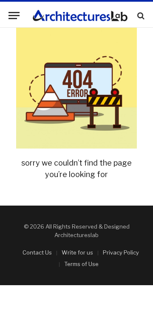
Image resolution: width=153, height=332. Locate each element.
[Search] (140, 15)
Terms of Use (81, 263)
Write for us (77, 252)
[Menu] (14, 15)
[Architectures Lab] (80, 15)
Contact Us (37, 252)
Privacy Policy (121, 252)
